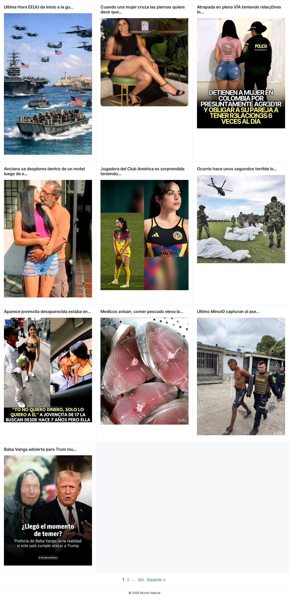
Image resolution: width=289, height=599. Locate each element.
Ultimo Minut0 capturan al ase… (228, 311)
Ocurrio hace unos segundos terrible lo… (237, 168)
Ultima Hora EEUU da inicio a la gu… (39, 7)
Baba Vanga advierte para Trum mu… (40, 449)
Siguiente (156, 579)
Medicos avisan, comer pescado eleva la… (141, 311)
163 (141, 579)
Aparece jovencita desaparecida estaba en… (47, 311)
